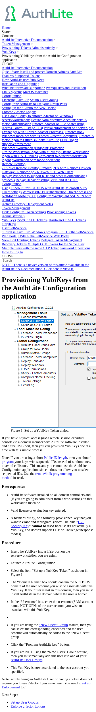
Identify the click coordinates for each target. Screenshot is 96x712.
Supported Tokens (27, 76)
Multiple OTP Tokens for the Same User (55, 244)
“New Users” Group (53, 625)
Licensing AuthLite (15, 100)
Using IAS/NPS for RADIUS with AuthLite (33, 188)
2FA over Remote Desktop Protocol (27, 168)
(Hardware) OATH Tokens (67, 220)
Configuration (11, 96)
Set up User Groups (44, 100)
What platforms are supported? (23, 88)
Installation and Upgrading (20, 84)
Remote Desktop (13, 164)
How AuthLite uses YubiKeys (23, 80)
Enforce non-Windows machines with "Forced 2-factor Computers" (43, 134)
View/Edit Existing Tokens (21, 240)
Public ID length (55, 458)
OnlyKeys (9, 224)
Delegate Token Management (61, 240)
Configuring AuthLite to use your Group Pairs (34, 104)
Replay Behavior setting (33, 180)
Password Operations (75, 248)
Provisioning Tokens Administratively (28, 48)
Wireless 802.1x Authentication (45, 192)
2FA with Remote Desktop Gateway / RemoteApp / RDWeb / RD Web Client (46, 170)
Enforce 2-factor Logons (19, 112)
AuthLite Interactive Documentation (27, 40)
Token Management (16, 44)
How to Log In (12, 252)
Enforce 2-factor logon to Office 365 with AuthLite (48, 138)
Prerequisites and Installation (66, 88)
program (8, 462)
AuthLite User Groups (26, 660)
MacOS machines (35, 92)
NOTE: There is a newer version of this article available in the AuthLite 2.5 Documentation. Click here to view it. (45, 267)
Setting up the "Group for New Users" (29, 108)
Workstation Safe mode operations (36, 160)
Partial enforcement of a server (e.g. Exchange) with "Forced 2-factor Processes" (48, 130)
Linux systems (12, 92)
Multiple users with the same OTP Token (30, 248)
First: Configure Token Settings (24, 212)
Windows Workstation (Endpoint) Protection (33, 148)
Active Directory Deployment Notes (27, 204)
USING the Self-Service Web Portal (43, 236)
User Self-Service (14, 228)
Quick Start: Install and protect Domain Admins (35, 72)
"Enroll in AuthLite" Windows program (30, 232)
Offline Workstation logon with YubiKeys (31, 152)
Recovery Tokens (14, 244)
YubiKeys (9, 52)
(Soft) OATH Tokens (32, 220)
